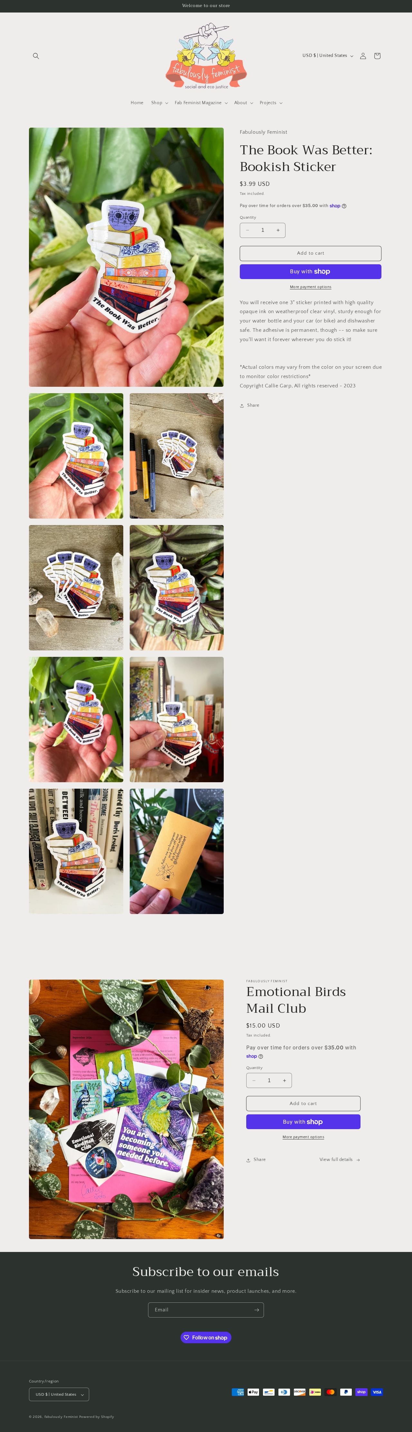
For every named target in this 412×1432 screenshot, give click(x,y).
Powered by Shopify (96, 1417)
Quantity (248, 217)
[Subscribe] (256, 1310)
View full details (336, 1160)
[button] (36, 56)
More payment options (311, 287)
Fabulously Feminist (61, 1417)
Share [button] (253, 405)
